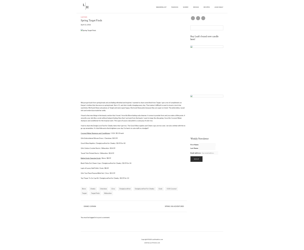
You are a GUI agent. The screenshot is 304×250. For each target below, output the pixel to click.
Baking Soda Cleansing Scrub (91, 158)
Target (84, 193)
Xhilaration (108, 193)
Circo (113, 189)
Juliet (146, 242)
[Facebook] (193, 18)
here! (192, 39)
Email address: (195, 153)
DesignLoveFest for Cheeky (144, 189)
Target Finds (95, 193)
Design (196, 7)
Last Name (194, 148)
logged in (93, 217)
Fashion (174, 7)
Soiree (185, 7)
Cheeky (92, 189)
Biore (84, 189)
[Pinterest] (203, 18)
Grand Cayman (90, 206)
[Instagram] (198, 18)
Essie (160, 189)
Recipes (207, 7)
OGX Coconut (171, 189)
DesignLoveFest (125, 189)
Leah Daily (219, 7)
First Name (194, 145)
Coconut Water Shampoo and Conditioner (95, 133)
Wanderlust (161, 7)
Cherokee (103, 189)
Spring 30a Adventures (174, 206)
